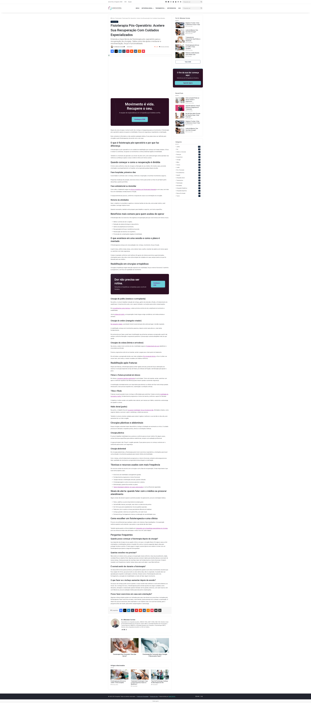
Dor (177, 149)
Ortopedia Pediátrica (181, 188)
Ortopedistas (171, 8)
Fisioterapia (118, 18)
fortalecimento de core (152, 346)
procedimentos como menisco (121, 308)
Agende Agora (188, 83)
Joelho (178, 146)
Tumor (178, 196)
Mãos (177, 162)
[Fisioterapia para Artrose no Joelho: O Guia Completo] (119, 674)
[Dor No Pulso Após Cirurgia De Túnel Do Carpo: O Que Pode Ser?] (179, 116)
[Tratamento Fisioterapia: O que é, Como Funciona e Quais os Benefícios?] (140, 674)
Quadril (178, 175)
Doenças (178, 154)
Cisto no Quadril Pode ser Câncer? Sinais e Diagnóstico (192, 99)
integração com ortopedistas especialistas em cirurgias (152, 528)
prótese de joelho (119, 314)
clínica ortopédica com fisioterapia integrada (143, 189)
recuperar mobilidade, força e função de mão (140, 410)
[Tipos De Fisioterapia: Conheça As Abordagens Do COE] (160, 674)
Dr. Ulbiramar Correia (119, 46)
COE (125, 1)
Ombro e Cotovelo (181, 151)
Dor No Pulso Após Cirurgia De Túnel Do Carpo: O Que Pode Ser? (193, 115)
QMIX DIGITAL (172, 696)
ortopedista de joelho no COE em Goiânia (138, 627)
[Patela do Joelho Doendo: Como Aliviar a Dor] (179, 55)
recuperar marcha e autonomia (126, 378)
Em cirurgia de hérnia (149, 356)
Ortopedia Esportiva (181, 190)
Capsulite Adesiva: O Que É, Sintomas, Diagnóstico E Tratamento (193, 107)
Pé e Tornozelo (180, 170)
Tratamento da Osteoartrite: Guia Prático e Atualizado (193, 39)
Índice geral (155, 701)
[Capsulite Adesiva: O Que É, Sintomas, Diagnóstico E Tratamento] (179, 108)
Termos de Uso (154, 696)
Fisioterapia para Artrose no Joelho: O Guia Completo (192, 46)
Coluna (178, 164)
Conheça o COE (139, 119)
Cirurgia (178, 159)
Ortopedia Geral (147, 8)
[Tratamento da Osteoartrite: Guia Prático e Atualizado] (179, 40)
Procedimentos (180, 172)
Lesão (178, 167)
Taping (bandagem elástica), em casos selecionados (128, 487)
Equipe (130, 1)
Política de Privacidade (142, 696)
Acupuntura (179, 157)
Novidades (179, 185)
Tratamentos (159, 8)
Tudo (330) (188, 61)
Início (137, 8)
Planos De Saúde (180, 193)
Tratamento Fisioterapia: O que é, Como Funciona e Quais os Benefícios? (139, 682)
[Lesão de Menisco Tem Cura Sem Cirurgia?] (179, 32)
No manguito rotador (116, 324)
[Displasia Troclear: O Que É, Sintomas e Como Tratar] (179, 25)
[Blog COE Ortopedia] (115, 8)
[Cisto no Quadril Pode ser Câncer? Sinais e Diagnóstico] (179, 100)
